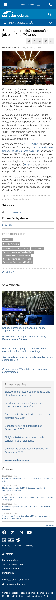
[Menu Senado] (5, 4)
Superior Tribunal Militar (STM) (16, 248)
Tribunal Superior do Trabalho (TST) (18, 252)
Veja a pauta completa (13, 212)
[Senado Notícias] (15, 15)
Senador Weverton (11, 244)
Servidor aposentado (12, 568)
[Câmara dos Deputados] (4, 539)
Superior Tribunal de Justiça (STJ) (17, 259)
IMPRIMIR (9, 272)
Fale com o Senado (15, 584)
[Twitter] (13, 532)
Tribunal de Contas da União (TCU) (17, 262)
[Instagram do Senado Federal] (21, 532)
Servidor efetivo (10, 560)
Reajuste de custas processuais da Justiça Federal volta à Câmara (24, 338)
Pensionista (8, 573)
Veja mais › (49, 526)
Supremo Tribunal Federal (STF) (16, 255)
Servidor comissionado (13, 564)
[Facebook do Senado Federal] (5, 532)
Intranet (9, 553)
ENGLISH (7, 545)
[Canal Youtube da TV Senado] (28, 532)
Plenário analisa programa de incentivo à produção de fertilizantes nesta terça (24, 350)
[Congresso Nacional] (11, 539)
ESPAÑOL (19, 545)
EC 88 (27, 164)
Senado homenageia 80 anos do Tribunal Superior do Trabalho (24, 329)
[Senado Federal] (28, 4)
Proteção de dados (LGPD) (15, 579)
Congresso (7, 239)
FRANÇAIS (31, 545)
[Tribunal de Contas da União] (18, 539)
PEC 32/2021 (30, 143)
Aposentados (37, 248)
